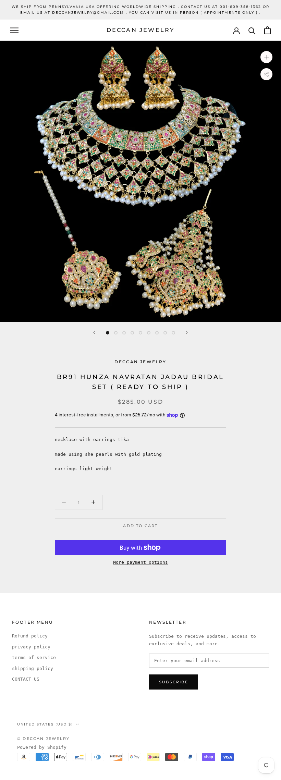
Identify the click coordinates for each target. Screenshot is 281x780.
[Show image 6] (148, 332)
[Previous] (94, 332)
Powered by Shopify (41, 747)
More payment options (140, 562)
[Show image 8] (165, 332)
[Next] (187, 332)
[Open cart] (267, 30)
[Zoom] (266, 57)
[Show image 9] (173, 332)
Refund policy (30, 635)
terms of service (34, 657)
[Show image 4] (132, 332)
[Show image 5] (140, 332)
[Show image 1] (107, 332)
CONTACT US (25, 679)
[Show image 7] (157, 332)
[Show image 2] (116, 332)
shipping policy (32, 668)
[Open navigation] (14, 30)
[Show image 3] (124, 332)
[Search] (252, 30)
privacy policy (31, 646)
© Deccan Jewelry (43, 738)
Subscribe (173, 682)
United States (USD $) (45, 724)
